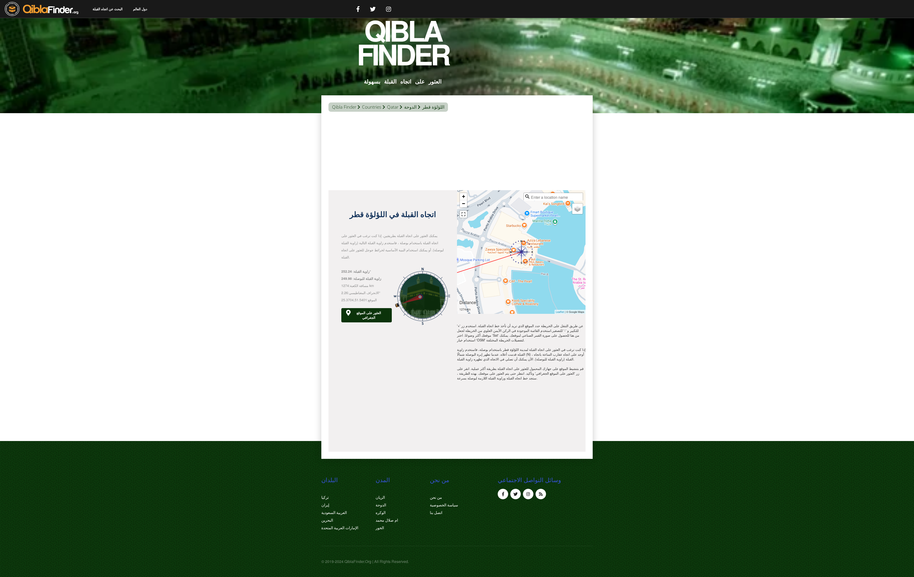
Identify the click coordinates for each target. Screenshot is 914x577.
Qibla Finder (344, 107)
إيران (325, 505)
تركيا (325, 497)
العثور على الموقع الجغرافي (369, 315)
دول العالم (140, 9)
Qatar (392, 107)
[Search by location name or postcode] (527, 196)
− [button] (463, 204)
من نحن (436, 497)
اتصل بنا (436, 512)
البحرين (327, 520)
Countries (371, 107)
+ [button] (463, 196)
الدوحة (410, 107)
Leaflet (560, 312)
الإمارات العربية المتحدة (339, 527)
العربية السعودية (334, 512)
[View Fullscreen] (463, 214)
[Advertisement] (457, 152)
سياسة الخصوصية (444, 505)
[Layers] (577, 209)
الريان (380, 497)
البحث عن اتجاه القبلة (108, 9)
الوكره (381, 512)
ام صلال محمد (387, 520)
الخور (380, 527)
